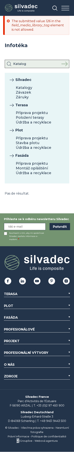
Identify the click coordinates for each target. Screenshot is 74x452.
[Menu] (65, 8)
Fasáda (22, 155)
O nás (9, 365)
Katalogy (24, 87)
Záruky (22, 97)
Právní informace (18, 436)
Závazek (23, 92)
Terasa (21, 105)
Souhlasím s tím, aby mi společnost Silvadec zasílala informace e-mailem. (26, 236)
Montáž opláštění (32, 168)
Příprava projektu (32, 113)
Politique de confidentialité (48, 436)
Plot (19, 130)
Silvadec (23, 80)
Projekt (12, 341)
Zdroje (11, 376)
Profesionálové (19, 329)
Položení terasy (30, 117)
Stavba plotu (27, 143)
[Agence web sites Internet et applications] (17, 440)
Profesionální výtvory (26, 353)
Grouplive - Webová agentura (39, 440)
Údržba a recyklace (33, 122)
